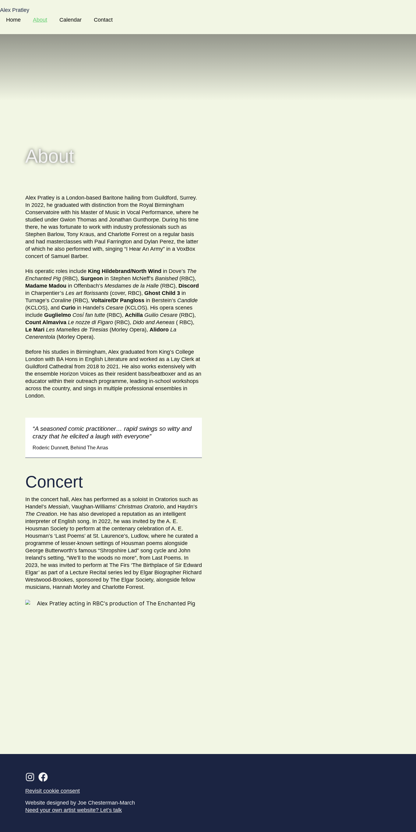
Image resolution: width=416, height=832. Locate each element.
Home (13, 20)
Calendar (70, 20)
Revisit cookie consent (52, 791)
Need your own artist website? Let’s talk (73, 810)
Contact (103, 20)
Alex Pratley (14, 10)
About (40, 20)
